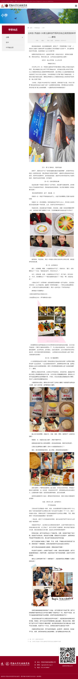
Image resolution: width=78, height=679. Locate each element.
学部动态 (37, 27)
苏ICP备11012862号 (26, 676)
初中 (7, 42)
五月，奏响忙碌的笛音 (38, 639)
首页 (31, 27)
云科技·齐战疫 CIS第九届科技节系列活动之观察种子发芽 (46, 641)
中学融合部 (10, 47)
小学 (7, 37)
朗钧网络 (39, 676)
